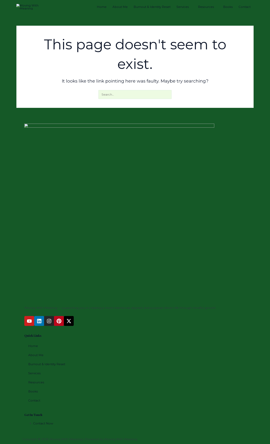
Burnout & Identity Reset (152, 7)
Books (228, 7)
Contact (245, 7)
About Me (120, 7)
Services (183, 7)
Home (102, 7)
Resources (206, 7)
